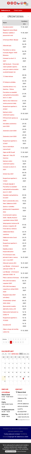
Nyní (9, 353)
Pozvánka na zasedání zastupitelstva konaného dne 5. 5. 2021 (10, 95)
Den (28, 353)
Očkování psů (7, 45)
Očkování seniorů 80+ (10, 263)
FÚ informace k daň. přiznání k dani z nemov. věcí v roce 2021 (10, 257)
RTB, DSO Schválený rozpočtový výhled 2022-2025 (11, 289)
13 (13, 342)
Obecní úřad (6, 394)
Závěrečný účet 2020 (9, 131)
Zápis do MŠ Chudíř (9, 152)
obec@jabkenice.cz (24, 419)
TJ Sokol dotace (8, 76)
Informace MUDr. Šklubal (10, 40)
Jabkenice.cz (5, 10)
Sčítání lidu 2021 (8, 174)
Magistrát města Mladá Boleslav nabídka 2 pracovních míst (10, 32)
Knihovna (5, 414)
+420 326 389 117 (23, 414)
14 (15, 342)
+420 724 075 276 (23, 417)
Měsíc (21, 353)
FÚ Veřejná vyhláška (9, 82)
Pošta (4, 402)
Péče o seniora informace (11, 277)
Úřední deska (18, 10)
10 (6, 342)
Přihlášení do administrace (11, 428)
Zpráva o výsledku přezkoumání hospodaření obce (11, 209)
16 (20, 342)
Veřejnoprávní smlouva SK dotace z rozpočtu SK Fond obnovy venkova (11, 226)
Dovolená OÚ (7, 325)
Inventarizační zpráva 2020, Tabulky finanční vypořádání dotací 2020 (10, 217)
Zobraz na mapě (23, 395)
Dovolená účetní (8, 27)
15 (18, 342)
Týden (24, 353)
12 (10, 342)
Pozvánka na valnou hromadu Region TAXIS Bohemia (10, 52)
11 (8, 342)
